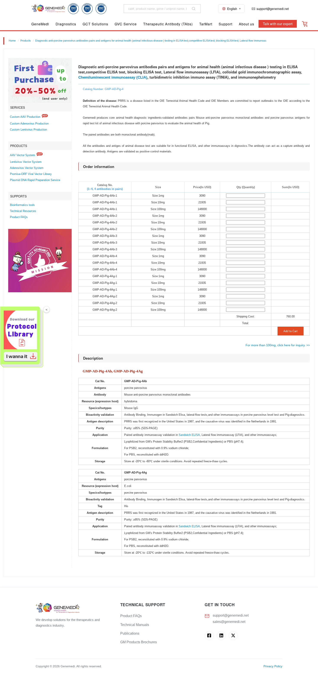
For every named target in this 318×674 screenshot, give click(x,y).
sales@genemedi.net (229, 622)
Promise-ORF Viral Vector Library (31, 174)
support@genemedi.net (231, 615)
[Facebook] (209, 635)
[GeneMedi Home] (74, 608)
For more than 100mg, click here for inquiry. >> (278, 345)
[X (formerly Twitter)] (233, 635)
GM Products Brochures (138, 642)
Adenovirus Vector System (26, 168)
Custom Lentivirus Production (28, 129)
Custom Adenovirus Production (29, 123)
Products (25, 40)
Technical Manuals (134, 625)
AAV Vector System (22, 155)
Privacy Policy (272, 666)
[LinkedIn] (221, 635)
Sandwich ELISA (189, 434)
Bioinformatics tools (22, 205)
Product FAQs (19, 217)
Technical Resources (23, 211)
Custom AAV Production (25, 116)
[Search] (193, 8)
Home (12, 40)
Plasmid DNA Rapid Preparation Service (35, 180)
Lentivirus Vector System (26, 161)
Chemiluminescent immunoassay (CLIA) (112, 77)
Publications (129, 633)
